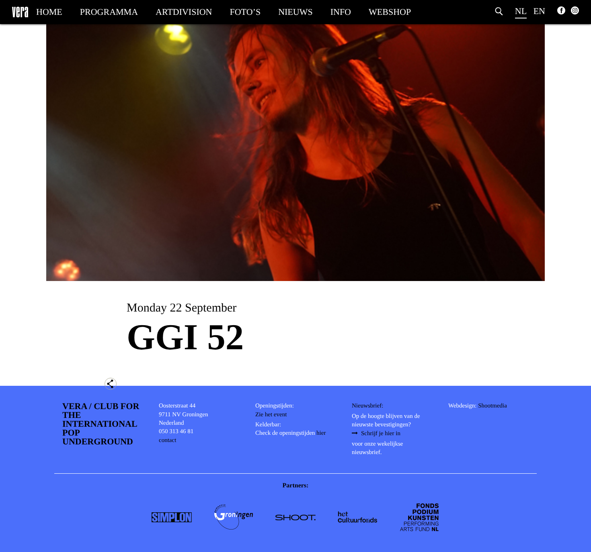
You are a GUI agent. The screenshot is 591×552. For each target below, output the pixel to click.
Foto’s (245, 12)
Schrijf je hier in (380, 433)
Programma (109, 12)
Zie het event (271, 414)
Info (340, 12)
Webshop (390, 12)
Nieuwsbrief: (367, 406)
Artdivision (184, 12)
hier (321, 433)
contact (167, 440)
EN (539, 11)
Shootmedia (492, 406)
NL (521, 11)
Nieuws (295, 12)
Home (49, 12)
